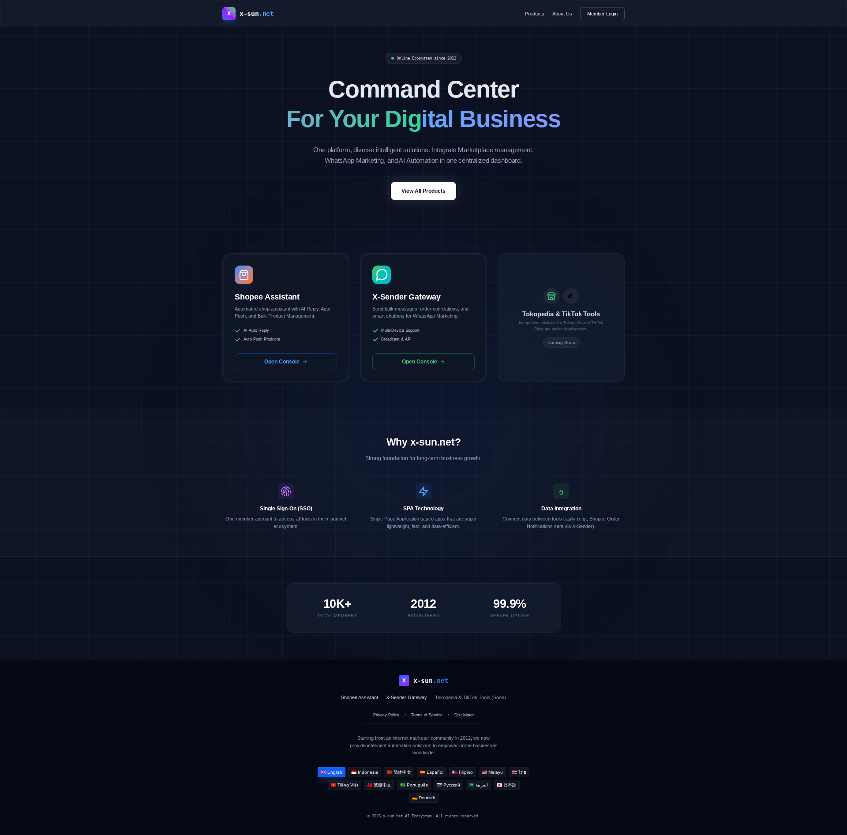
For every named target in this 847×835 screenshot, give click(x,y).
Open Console (282, 362)
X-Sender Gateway (406, 697)
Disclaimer (464, 715)
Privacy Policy (386, 715)
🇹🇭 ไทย (519, 772)
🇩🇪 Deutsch (423, 797)
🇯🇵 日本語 (507, 785)
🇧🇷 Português (414, 785)
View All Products (423, 191)
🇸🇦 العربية (478, 785)
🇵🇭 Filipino (462, 772)
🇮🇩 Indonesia (364, 772)
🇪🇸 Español (431, 772)
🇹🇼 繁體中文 (379, 785)
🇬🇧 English (331, 772)
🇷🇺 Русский (448, 785)
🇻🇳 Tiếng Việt (344, 785)
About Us (562, 13)
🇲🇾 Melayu (492, 772)
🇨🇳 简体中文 (399, 772)
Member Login (602, 13)
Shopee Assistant (359, 697)
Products (534, 13)
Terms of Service (426, 715)
